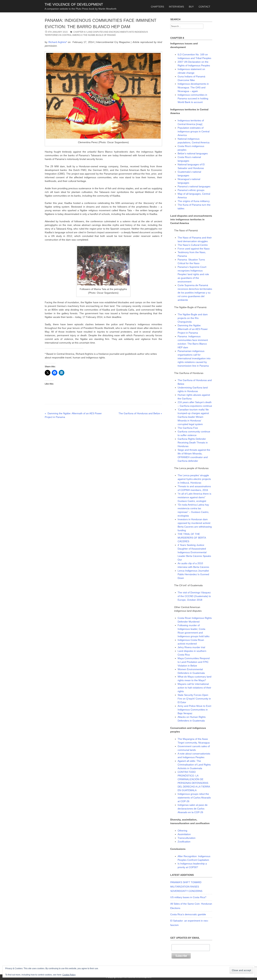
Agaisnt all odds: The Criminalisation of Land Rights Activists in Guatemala (194, 765)
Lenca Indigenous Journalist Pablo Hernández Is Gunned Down (193, 574)
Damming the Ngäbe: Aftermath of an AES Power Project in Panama (193, 329)
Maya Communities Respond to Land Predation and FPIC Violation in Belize (194, 662)
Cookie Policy (69, 975)
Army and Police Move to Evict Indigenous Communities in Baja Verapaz (194, 710)
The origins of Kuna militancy (194, 201)
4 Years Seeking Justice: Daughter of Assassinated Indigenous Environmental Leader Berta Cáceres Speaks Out (194, 552)
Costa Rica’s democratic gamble (188, 914)
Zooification (184, 841)
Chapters (157, 6)
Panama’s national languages (194, 186)
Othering (182, 830)
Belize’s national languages (193, 153)
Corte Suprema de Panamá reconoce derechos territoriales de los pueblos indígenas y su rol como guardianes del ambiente (195, 292)
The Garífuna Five (188, 427)
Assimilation (184, 834)
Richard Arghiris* (57, 42)
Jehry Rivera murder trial (191, 647)
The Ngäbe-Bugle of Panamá (99, 35)
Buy (191, 6)
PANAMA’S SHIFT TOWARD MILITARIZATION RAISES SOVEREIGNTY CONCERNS (186, 886)
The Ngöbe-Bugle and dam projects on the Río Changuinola (193, 318)
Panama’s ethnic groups (191, 190)
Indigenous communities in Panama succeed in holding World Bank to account (193, 98)
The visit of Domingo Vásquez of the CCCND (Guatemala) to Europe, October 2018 (194, 596)
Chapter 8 (79, 32)
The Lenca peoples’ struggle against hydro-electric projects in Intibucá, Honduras (194, 479)
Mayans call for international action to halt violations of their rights (194, 688)
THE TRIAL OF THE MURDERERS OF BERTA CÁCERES (192, 538)
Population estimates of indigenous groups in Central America (193, 131)
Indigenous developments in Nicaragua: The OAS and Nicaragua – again (193, 87)
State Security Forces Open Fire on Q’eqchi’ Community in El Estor (194, 699)
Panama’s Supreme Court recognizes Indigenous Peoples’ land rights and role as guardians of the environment (193, 274)
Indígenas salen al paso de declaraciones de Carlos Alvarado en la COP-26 (193, 809)
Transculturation (186, 838)
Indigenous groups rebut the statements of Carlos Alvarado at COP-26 (194, 798)
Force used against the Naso (194, 248)
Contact (204, 6)
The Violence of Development (74, 4)
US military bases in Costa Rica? (188, 897)
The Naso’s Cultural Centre (193, 245)
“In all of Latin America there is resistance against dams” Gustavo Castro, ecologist (194, 497)
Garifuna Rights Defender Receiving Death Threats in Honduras (193, 442)
